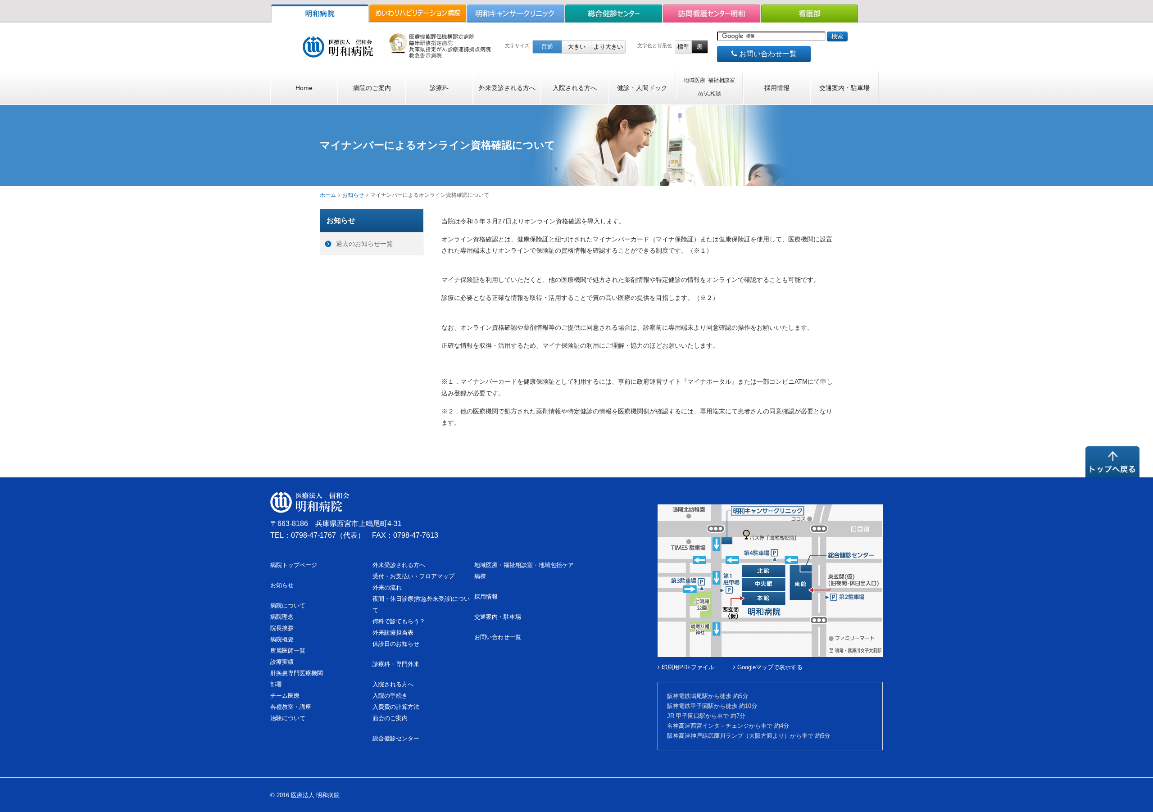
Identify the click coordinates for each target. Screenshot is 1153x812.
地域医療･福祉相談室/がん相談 (709, 86)
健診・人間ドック (642, 87)
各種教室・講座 (290, 706)
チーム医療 (285, 695)
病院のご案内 (372, 87)
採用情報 (777, 87)
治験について (287, 718)
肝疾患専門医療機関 (296, 673)
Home (304, 87)
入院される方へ (575, 87)
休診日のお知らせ (395, 643)
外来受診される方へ (507, 87)
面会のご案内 (390, 718)
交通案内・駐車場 (844, 87)
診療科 (439, 87)
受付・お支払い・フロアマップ (413, 576)
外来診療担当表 (392, 632)
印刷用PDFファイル (687, 667)
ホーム (328, 195)
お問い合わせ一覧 (767, 54)
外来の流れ (387, 587)
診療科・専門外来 (395, 664)
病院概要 (282, 639)
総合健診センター (395, 738)
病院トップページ (293, 565)
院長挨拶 (282, 628)
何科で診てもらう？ (398, 621)
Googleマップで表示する (769, 667)
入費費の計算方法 (395, 706)
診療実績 (282, 661)
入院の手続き (390, 695)
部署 (276, 684)
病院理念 (282, 616)
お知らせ (353, 195)
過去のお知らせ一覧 (364, 243)
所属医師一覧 (287, 650)
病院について (287, 605)
